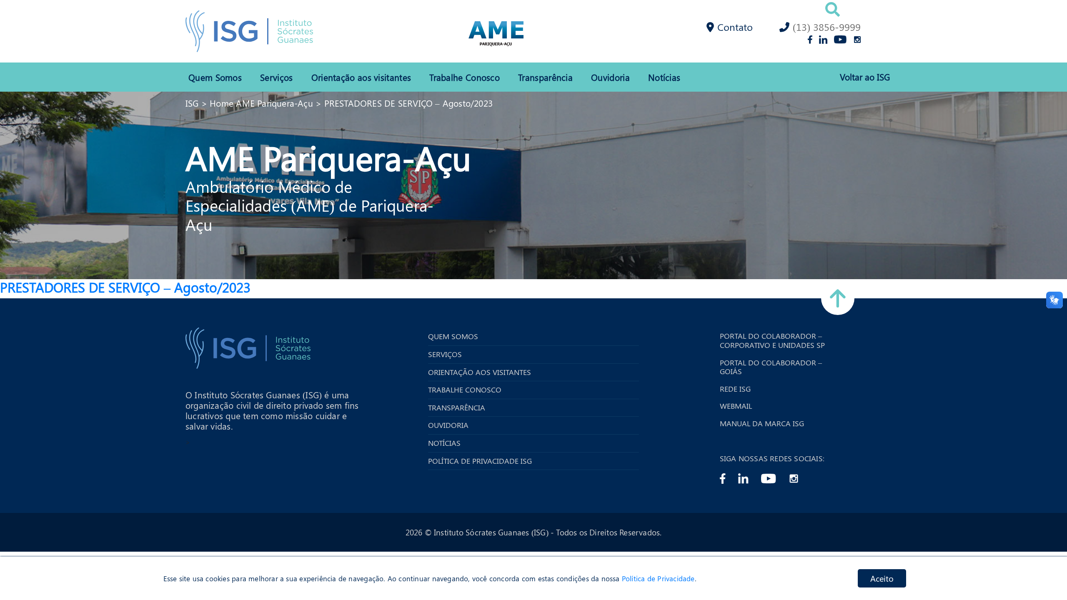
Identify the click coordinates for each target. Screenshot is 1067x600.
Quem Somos (215, 77)
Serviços (276, 77)
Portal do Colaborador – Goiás (771, 367)
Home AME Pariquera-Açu (261, 103)
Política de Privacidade (658, 578)
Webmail (736, 406)
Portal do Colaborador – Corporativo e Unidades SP (772, 341)
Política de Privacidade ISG (480, 461)
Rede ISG (735, 389)
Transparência (545, 77)
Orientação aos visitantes (361, 77)
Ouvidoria (610, 77)
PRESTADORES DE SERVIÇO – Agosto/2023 (408, 103)
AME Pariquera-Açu (328, 157)
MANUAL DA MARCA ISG (762, 423)
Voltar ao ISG (865, 77)
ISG (192, 103)
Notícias (664, 77)
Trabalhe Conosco (464, 77)
